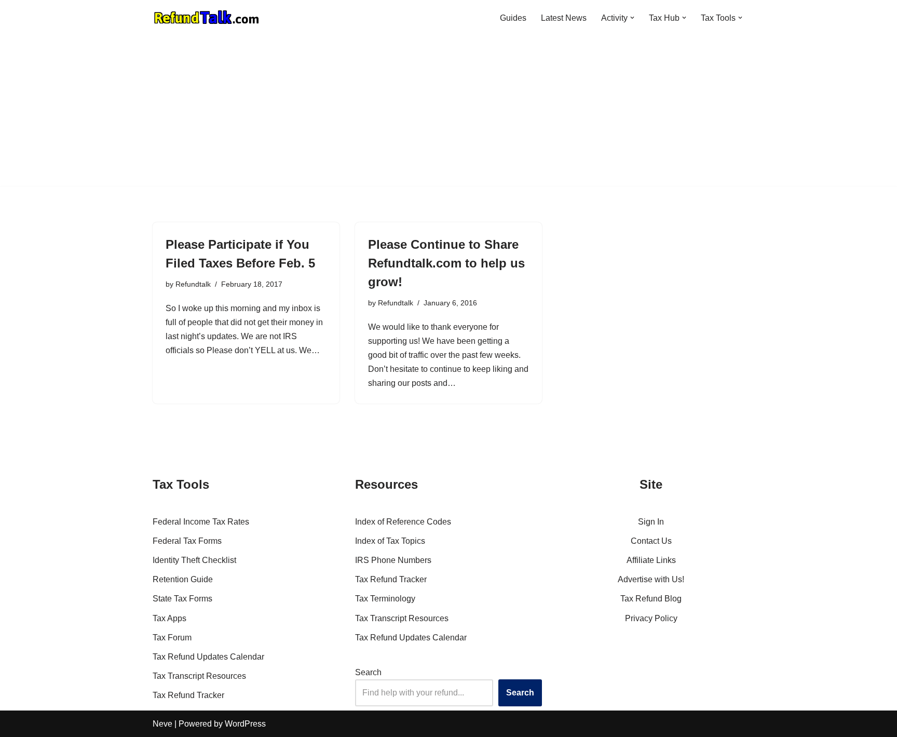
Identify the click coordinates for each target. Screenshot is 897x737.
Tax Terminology (385, 598)
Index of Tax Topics (390, 541)
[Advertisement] (448, 113)
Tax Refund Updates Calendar (208, 656)
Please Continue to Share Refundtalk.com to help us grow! (446, 263)
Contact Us (651, 541)
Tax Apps (169, 618)
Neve (162, 723)
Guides (513, 18)
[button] (632, 18)
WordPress (245, 723)
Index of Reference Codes (403, 521)
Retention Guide (183, 579)
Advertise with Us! (651, 579)
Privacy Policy (651, 618)
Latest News (564, 18)
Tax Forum (172, 637)
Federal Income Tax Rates (201, 521)
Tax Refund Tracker (188, 695)
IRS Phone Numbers (393, 560)
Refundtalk (193, 284)
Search (368, 672)
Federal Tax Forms (187, 541)
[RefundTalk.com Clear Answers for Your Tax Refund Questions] (207, 17)
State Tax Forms (182, 598)
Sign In (651, 521)
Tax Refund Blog (651, 598)
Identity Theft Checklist (194, 560)
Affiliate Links (651, 560)
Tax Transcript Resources (199, 676)
